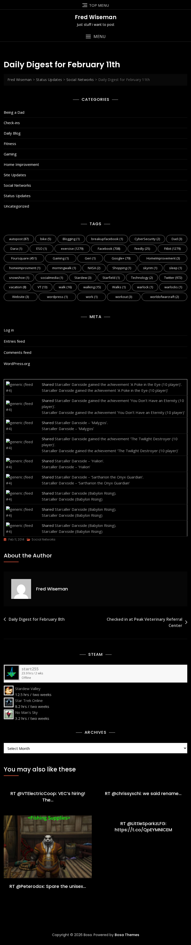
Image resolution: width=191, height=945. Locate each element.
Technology (142, 277)
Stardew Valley (28, 688)
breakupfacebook (107, 239)
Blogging (71, 239)
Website (20, 296)
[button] (95, 36)
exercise (72, 248)
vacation (17, 287)
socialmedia (52, 277)
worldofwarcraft (164, 296)
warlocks (173, 287)
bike (45, 239)
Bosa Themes (127, 934)
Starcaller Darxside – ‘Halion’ (79, 460)
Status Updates (17, 195)
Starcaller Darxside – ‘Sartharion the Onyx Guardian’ (99, 476)
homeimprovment (24, 268)
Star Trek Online (29, 700)
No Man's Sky (26, 712)
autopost (19, 239)
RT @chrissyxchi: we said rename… (143, 793)
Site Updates (15, 174)
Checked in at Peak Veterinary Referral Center (144, 622)
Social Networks (17, 185)
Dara (16, 248)
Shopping (121, 268)
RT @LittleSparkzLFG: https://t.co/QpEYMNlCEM (143, 826)
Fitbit (172, 248)
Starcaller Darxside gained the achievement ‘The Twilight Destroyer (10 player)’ (110, 450)
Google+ (121, 258)
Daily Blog (12, 133)
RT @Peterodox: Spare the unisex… (47, 886)
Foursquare (24, 258)
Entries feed (14, 341)
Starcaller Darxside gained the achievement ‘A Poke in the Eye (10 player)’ (118, 384)
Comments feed (17, 352)
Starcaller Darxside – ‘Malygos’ (81, 422)
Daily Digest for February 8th (37, 619)
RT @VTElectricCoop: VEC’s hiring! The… (47, 796)
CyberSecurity (147, 239)
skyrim (150, 268)
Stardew (82, 277)
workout (123, 296)
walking (92, 287)
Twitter (173, 277)
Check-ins (12, 122)
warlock (145, 287)
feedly (142, 248)
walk (65, 287)
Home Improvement (21, 164)
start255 (30, 669)
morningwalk (64, 268)
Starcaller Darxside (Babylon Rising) (85, 493)
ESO (41, 248)
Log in (9, 329)
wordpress (57, 296)
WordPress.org (17, 363)
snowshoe (19, 277)
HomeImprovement (163, 258)
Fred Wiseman (95, 17)
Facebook (109, 248)
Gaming (10, 153)
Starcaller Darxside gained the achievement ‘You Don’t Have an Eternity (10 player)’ (113, 412)
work (91, 296)
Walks (119, 287)
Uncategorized (16, 206)
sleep (175, 268)
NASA (94, 268)
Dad (177, 239)
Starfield (111, 277)
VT (42, 287)
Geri (90, 258)
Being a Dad (14, 112)
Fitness (10, 143)
